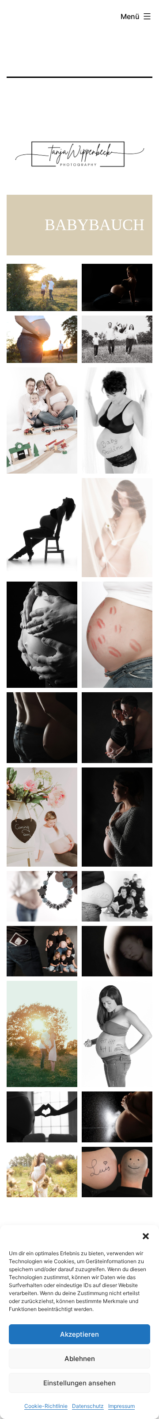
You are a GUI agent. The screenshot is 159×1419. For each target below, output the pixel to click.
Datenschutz (88, 1406)
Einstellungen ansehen (79, 1383)
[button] (145, 1236)
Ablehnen (79, 1358)
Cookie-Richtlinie (46, 1406)
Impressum (121, 1406)
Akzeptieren (79, 1334)
